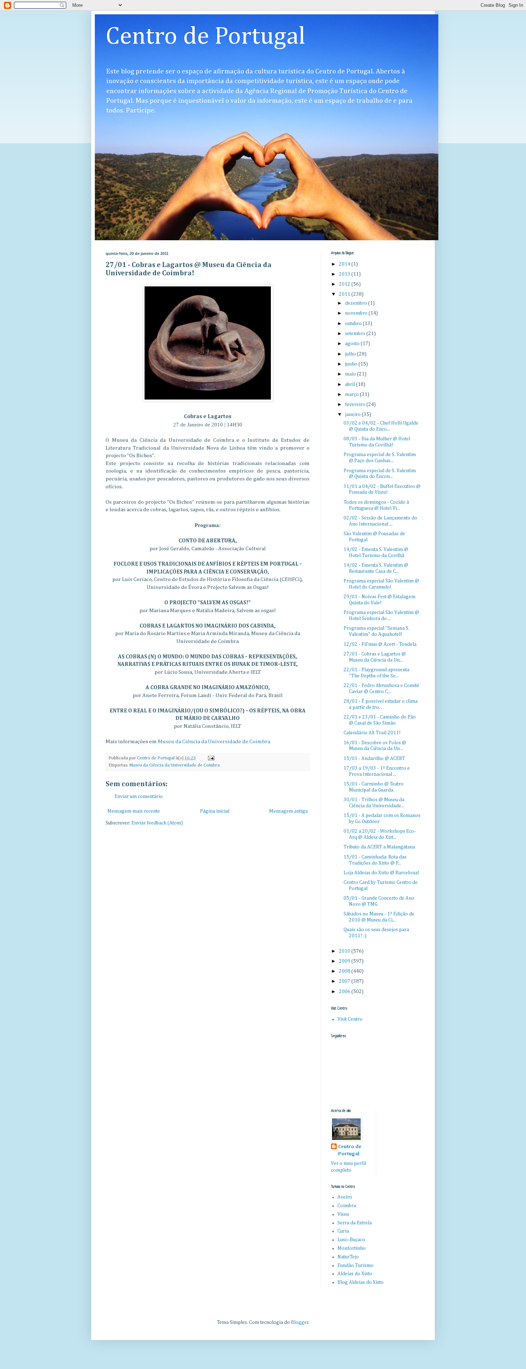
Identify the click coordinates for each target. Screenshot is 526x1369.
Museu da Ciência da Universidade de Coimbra (214, 741)
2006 (345, 991)
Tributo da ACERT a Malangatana (379, 847)
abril (350, 384)
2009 (345, 961)
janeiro (353, 414)
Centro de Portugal (206, 36)
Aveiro (344, 1197)
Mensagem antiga (288, 811)
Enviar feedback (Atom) (157, 823)
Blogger (299, 1322)
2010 (345, 951)
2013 (345, 274)
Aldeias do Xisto (354, 1273)
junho (352, 364)
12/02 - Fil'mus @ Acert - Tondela (380, 644)
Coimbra (346, 1205)
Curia (343, 1231)
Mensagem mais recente (133, 811)
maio (351, 374)
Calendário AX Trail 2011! (372, 732)
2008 (345, 971)
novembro (357, 313)
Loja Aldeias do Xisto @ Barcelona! (381, 872)
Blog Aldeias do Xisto (360, 1282)
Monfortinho (351, 1248)
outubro (354, 323)
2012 (345, 284)
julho (351, 354)
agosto (353, 343)
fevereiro (355, 404)
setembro (355, 333)
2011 (345, 294)
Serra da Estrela (354, 1222)
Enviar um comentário (139, 796)
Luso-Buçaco (351, 1239)
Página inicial (214, 811)
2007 (345, 981)
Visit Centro (349, 1019)
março (352, 394)
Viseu (343, 1214)
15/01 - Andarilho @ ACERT (374, 758)
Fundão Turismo (355, 1265)
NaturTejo (348, 1256)
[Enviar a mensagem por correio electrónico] (210, 758)
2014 (345, 264)
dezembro (356, 303)
